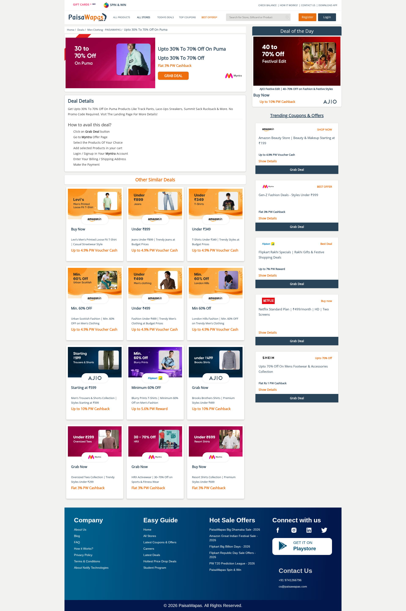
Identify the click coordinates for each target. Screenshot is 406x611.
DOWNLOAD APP (327, 5)
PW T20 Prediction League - (232, 563)
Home (147, 529)
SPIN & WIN (117, 5)
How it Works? (83, 548)
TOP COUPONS (187, 17)
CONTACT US (308, 5)
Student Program (154, 567)
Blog (77, 536)
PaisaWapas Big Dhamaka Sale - (234, 529)
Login (327, 17)
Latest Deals (151, 555)
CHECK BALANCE (267, 5)
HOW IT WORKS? (289, 5)
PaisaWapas (190, 605)
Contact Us (295, 570)
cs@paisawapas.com (293, 586)
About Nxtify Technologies (91, 567)
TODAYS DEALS (165, 17)
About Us (80, 529)
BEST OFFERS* (209, 17)
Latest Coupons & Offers (159, 542)
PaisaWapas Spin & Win (225, 569)
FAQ (77, 542)
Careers (148, 548)
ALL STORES (143, 17)
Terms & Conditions (87, 561)
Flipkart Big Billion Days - (229, 546)
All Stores (149, 536)
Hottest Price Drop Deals (159, 561)
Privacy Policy (83, 555)
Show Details (268, 161)
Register (307, 17)
